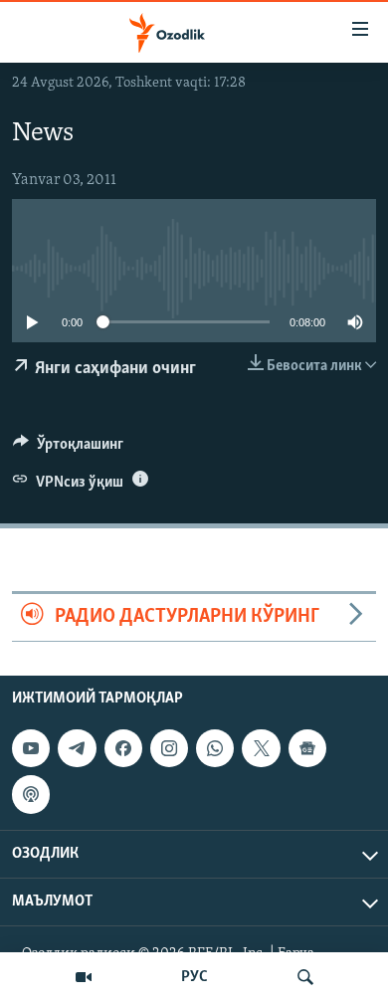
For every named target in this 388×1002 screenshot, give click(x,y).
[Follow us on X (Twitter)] (261, 748)
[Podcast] (31, 794)
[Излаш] (305, 977)
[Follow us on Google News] (307, 748)
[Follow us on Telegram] (77, 748)
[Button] (68, 449)
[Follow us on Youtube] (31, 748)
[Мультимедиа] (83, 977)
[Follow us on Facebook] (123, 748)
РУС (194, 977)
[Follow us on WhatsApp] (215, 748)
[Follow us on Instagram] (169, 748)
